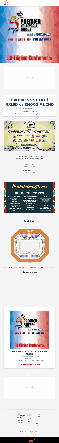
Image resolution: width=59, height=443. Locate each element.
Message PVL (29, 418)
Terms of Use (38, 417)
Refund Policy (37, 424)
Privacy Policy (37, 421)
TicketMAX (32, 433)
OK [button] (31, 441)
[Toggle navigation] (53, 3)
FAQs (29, 421)
